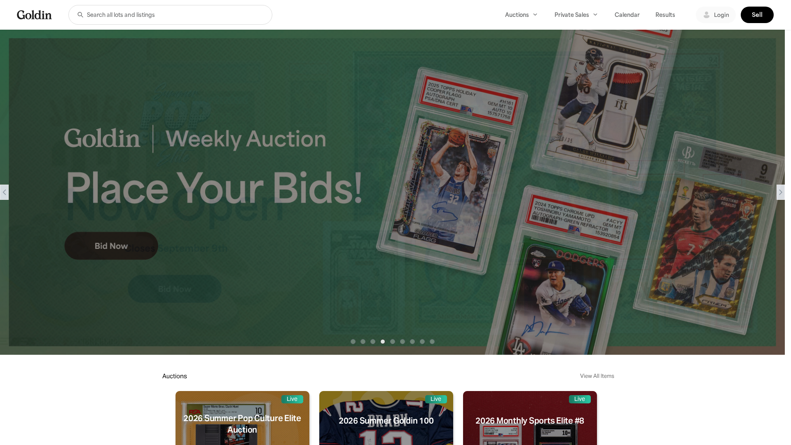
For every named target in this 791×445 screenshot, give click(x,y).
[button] (80, 15)
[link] (34, 14)
